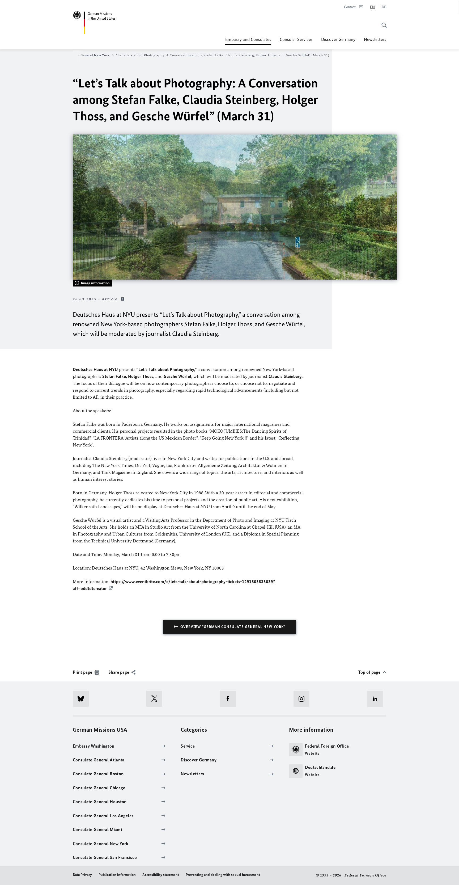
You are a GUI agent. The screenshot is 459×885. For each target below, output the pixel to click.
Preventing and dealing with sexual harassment (223, 875)
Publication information (117, 875)
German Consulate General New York (80, 55)
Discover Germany (338, 39)
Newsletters (375, 39)
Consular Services (296, 39)
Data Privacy (82, 875)
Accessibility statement (160, 875)
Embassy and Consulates (248, 41)
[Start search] (382, 22)
